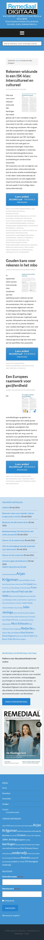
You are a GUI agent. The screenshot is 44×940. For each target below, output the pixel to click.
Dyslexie (21, 835)
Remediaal (6, 793)
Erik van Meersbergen (13, 588)
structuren (29, 247)
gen (39, 835)
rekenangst (25, 245)
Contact (5, 809)
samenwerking (6, 862)
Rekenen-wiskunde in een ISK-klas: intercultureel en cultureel (21, 78)
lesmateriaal (11, 238)
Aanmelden (6, 799)
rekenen (13, 368)
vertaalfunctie (12, 252)
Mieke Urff (10, 620)
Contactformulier (12, 812)
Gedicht (5, 507)
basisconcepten (12, 213)
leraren (29, 844)
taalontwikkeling (13, 250)
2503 (26, 826)
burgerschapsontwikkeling (17, 216)
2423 (33, 209)
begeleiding (27, 831)
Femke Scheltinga (25, 588)
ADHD (30, 826)
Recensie (17, 858)
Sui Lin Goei (28, 636)
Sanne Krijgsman (9, 636)
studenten (21, 368)
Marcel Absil (15, 617)
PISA (27, 240)
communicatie (36, 831)
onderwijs (28, 238)
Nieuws (35, 848)
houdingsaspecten (13, 230)
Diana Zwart (19, 584)
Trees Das (12, 639)
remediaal (33, 858)
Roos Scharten (27, 632)
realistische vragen (14, 242)
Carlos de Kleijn (23, 580)
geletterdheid (24, 479)
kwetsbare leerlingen (25, 235)
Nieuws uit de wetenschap (13, 540)
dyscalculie (13, 835)
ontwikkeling (11, 240)
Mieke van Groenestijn (21, 620)
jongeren (21, 840)
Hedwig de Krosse (24, 596)
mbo (7, 368)
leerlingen (8, 844)
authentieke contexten (15, 211)
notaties (20, 238)
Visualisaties (24, 252)
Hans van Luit (14, 596)
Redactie (27, 628)
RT (37, 858)
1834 (4, 826)
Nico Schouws (19, 623)
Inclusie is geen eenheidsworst (15, 561)
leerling (28, 840)
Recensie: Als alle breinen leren (15, 522)
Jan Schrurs (18, 603)
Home (4, 788)
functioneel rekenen (14, 221)
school (14, 861)
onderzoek (31, 853)
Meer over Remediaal (16, 701)
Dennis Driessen (10, 584)
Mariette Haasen (24, 616)
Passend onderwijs (7, 858)
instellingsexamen (13, 366)
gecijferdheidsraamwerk (16, 223)
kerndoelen (11, 235)
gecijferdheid (29, 221)
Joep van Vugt (18, 607)
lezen (38, 845)
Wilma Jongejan (21, 639)
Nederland (17, 848)
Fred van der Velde (32, 835)
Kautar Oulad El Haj (19, 613)
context (32, 216)
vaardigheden (27, 250)
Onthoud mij (9, 901)
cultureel (10, 218)
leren (33, 845)
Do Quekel (28, 584)
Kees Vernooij (6, 616)
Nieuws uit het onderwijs (12, 555)
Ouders (37, 853)
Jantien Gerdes (27, 603)
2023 (12, 826)
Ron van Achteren (14, 633)
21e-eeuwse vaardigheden (20, 209)
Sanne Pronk (19, 636)
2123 (15, 826)
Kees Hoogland (21, 233)
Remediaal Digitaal (22, 8)
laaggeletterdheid (23, 481)
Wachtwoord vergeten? (11, 915)
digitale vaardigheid (22, 476)
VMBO (22, 861)
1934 (8, 826)
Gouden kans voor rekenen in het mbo (21, 262)
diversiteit (19, 218)
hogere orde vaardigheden (17, 226)
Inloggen (5, 804)
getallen (30, 223)
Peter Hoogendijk (15, 629)
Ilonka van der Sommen (20, 600)
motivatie (9, 848)
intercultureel (28, 230)
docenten (28, 218)
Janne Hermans (10, 603)
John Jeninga (9, 839)
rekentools (19, 247)
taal (18, 861)
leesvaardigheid (21, 844)
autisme (21, 831)
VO (26, 861)
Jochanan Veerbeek (8, 607)
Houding (20, 228)
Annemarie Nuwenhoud (9, 574)
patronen (22, 240)
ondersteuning (7, 853)
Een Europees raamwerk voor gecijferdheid (18, 381)
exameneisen (19, 363)
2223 (11, 363)
